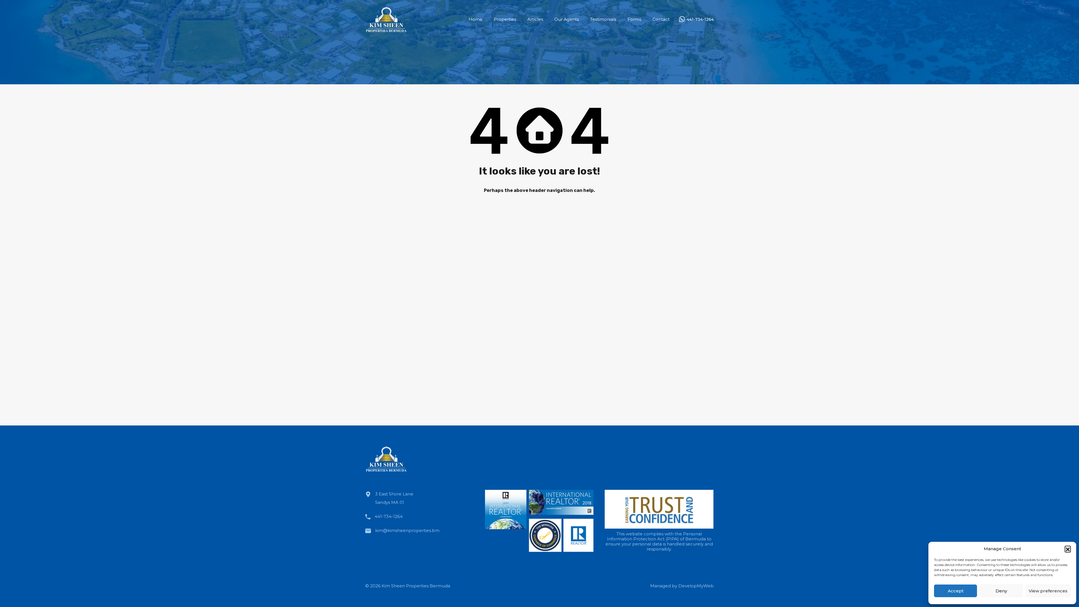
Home (475, 19)
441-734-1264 (700, 19)
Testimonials (603, 19)
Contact (661, 19)
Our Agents (566, 19)
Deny (1001, 591)
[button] (1068, 549)
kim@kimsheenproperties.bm (407, 530)
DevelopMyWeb (696, 585)
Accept (956, 591)
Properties (505, 19)
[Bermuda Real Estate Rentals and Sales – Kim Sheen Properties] (386, 30)
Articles (535, 19)
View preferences (1048, 591)
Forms (634, 19)
